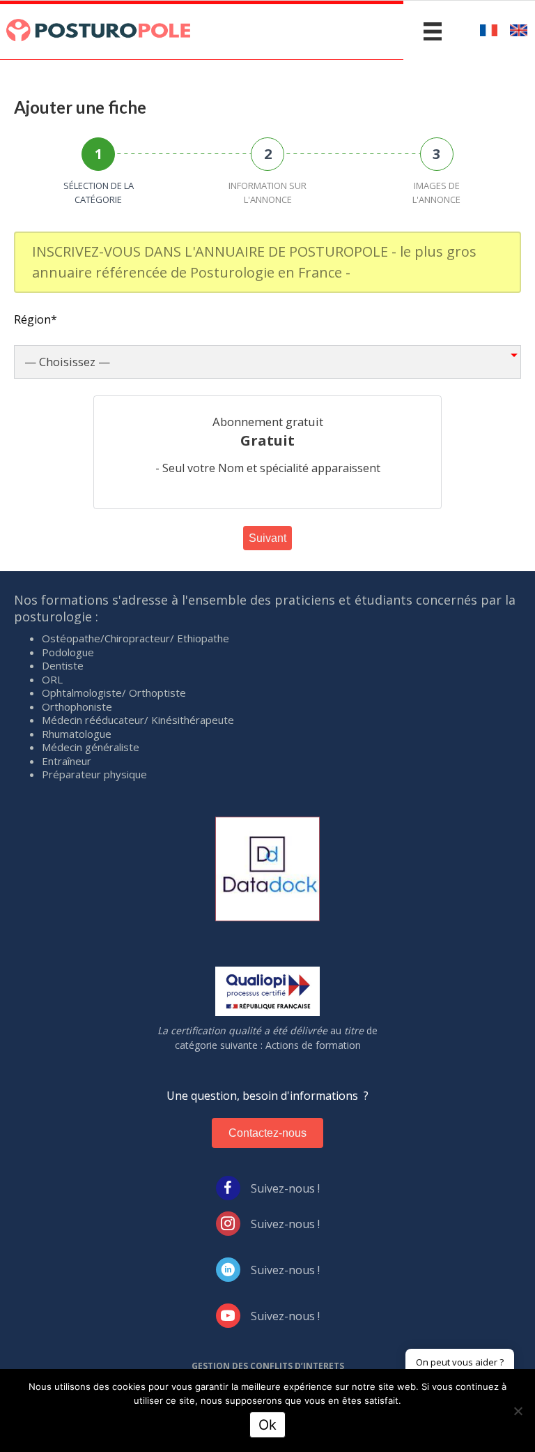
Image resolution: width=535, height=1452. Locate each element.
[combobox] (267, 362)
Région (35, 319)
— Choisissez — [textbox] (67, 362)
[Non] (518, 1411)
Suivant (267, 538)
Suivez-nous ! (285, 1188)
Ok (267, 1424)
